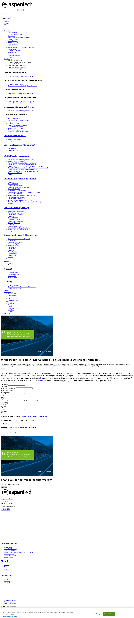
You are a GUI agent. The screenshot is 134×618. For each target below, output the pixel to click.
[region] (67, 613)
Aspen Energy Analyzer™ (15, 214)
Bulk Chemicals (12, 32)
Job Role (3, 404)
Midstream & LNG (13, 42)
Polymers (10, 46)
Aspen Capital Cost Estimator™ (17, 213)
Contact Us (4, 13)
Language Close (5, 18)
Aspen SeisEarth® (13, 245)
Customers (7, 261)
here (41, 380)
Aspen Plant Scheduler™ (15, 185)
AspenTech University (14, 288)
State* (2, 395)
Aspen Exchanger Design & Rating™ (19, 228)
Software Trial (12, 276)
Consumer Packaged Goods (16, 34)
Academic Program (13, 285)
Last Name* (4, 386)
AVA (5, 258)
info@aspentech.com (7, 499)
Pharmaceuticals (12, 44)
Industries (7, 31)
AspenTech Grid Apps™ (15, 173)
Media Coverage (13, 300)
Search (21, 9)
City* (2, 399)
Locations (11, 310)
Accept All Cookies (109, 613)
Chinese (6, 25)
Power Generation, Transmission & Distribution (21, 47)
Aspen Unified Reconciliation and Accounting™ (22, 195)
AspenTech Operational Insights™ (18, 229)
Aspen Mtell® (12, 148)
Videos (10, 297)
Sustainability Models (14, 118)
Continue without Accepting (127, 609)
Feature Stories (12, 293)
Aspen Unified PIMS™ (15, 194)
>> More (10, 57)
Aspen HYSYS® (13, 218)
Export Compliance (10, 603)
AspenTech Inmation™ (15, 139)
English (6, 21)
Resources (7, 290)
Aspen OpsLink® (13, 252)
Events (6, 579)
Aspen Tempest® (13, 253)
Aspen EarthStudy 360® (15, 242)
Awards (10, 305)
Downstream (11, 36)
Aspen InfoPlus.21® (14, 189)
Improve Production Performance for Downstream (22, 101)
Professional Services (14, 274)
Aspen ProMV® (13, 150)
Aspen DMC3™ (13, 182)
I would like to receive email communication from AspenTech (20, 401)
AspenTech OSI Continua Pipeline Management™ (22, 169)
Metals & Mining (13, 41)
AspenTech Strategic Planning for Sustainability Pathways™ (25, 202)
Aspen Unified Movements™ (16, 197)
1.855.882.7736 (5, 510)
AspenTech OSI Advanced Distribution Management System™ (26, 166)
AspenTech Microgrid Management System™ (21, 111)
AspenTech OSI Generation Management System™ (23, 163)
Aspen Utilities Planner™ (15, 226)
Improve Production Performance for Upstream (21, 103)
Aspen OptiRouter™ (14, 223)
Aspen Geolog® (13, 247)
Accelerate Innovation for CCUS (17, 84)
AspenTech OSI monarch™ (16, 161)
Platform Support (13, 272)
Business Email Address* (8, 388)
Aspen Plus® (12, 224)
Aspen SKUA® (12, 250)
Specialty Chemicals (14, 50)
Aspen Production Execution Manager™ (20, 187)
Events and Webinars (14, 308)
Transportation (12, 52)
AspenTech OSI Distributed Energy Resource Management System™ (28, 168)
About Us (7, 301)
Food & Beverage (13, 39)
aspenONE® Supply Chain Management (20, 200)
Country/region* (5, 392)
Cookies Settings (96, 613)
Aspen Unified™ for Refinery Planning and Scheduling (24, 192)
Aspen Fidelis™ (12, 216)
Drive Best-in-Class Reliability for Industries (21, 76)
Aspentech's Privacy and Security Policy (34, 416)
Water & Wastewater (14, 55)
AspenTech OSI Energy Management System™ (22, 164)
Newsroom (7, 292)
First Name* (4, 384)
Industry (3, 408)
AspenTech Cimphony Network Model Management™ (24, 171)
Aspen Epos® (12, 255)
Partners (10, 311)
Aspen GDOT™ (13, 184)
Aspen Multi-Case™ (14, 219)
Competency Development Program (18, 120)
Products (7, 122)
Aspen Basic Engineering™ (16, 211)
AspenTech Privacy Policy (10, 616)
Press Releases (12, 295)
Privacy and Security (10, 600)
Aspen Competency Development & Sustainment (22, 287)
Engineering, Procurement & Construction (20, 37)
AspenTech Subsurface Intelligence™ (19, 239)
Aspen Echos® (12, 240)
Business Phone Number (8, 390)
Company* (4, 402)
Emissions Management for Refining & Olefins (21, 93)
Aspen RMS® (12, 248)
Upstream (11, 54)
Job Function (4, 411)
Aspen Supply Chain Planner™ (17, 190)
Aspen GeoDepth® (13, 244)
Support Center (12, 277)
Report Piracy (8, 602)
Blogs (9, 298)
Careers (10, 306)
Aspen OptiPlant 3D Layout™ (17, 221)
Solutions (7, 59)
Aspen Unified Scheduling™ (16, 198)
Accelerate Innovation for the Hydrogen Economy (22, 86)
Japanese (6, 23)
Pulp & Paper (12, 49)
